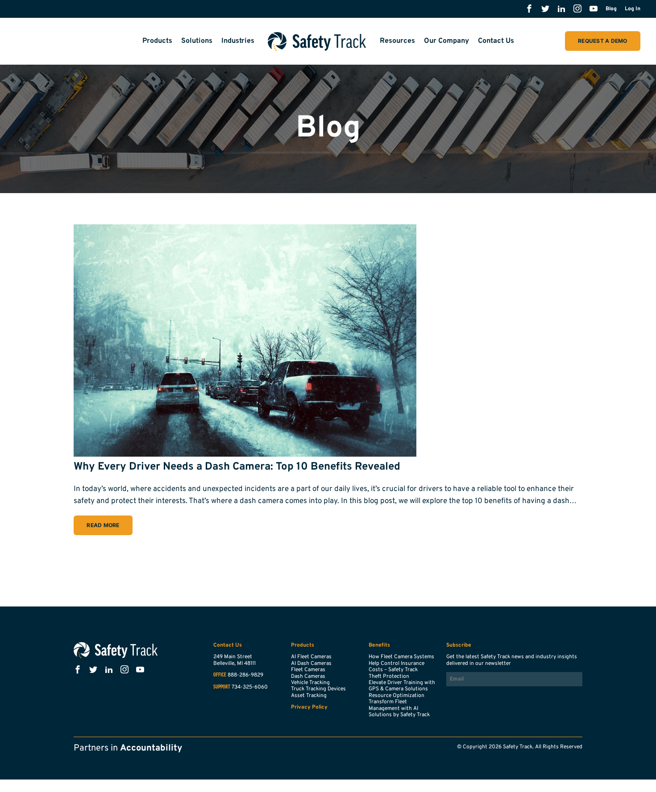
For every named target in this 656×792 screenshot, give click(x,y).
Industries (237, 41)
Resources (397, 41)
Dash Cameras (308, 676)
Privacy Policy (309, 707)
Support (221, 687)
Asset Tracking (309, 695)
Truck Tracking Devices (318, 689)
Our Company (446, 41)
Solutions (196, 41)
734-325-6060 (250, 687)
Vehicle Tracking (310, 682)
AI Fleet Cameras (311, 656)
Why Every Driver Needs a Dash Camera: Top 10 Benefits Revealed (237, 467)
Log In (632, 8)
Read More (103, 525)
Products (157, 41)
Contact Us (496, 41)
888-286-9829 (245, 675)
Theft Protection (389, 676)
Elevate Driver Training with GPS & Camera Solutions (402, 686)
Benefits (379, 645)
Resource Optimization (396, 695)
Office (219, 675)
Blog (611, 8)
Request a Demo (602, 40)
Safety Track (317, 41)
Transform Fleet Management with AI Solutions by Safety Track (399, 708)
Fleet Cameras (308, 669)
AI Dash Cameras (311, 663)
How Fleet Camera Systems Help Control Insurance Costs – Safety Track (401, 663)
